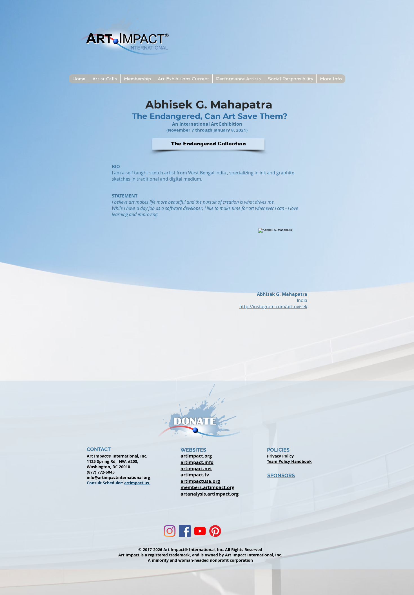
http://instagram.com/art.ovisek (273, 306)
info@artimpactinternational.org (118, 477)
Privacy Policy (280, 456)
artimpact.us (137, 482)
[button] (104, 78)
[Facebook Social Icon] (185, 531)
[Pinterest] (215, 531)
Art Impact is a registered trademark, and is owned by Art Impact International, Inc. (200, 555)
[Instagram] (169, 531)
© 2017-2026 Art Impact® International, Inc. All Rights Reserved (200, 549)
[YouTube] (200, 531)
